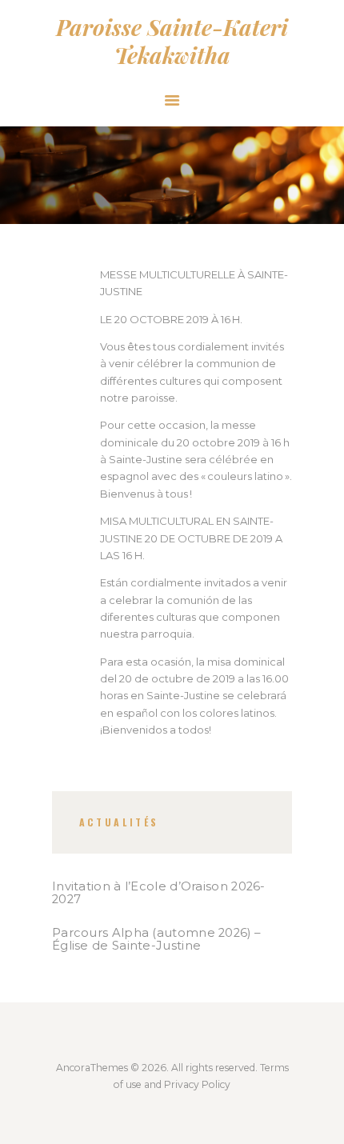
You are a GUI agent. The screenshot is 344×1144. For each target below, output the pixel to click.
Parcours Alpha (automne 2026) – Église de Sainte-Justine (156, 939)
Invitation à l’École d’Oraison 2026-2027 (159, 893)
